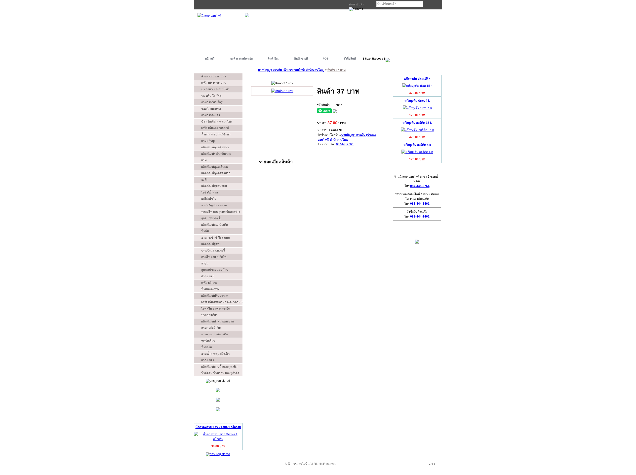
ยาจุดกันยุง (208, 141)
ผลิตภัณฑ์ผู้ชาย (211, 244)
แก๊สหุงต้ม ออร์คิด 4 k (417, 145)
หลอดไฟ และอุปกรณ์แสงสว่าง (220, 212)
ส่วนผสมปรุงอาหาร (213, 76)
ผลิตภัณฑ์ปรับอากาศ (214, 295)
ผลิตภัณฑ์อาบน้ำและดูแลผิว (219, 366)
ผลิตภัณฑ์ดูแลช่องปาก (215, 173)
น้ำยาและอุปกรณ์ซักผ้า (216, 134)
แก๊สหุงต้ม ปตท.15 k (417, 78)
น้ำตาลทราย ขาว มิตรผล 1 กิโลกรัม (218, 427)
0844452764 (345, 144)
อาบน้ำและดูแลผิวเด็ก (215, 353)
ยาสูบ (204, 263)
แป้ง (204, 160)
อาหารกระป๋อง (210, 115)
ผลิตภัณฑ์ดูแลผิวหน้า (215, 147)
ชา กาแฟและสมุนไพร (215, 89)
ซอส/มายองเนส (211, 108)
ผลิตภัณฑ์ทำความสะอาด (217, 321)
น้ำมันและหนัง (210, 289)
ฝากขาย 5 (207, 276)
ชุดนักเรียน (208, 341)
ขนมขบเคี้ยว (209, 315)
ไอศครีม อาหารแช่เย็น (215, 308)
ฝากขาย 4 (207, 360)
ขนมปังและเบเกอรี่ (213, 250)
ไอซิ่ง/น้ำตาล (209, 192)
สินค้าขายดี (301, 58)
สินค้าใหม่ (273, 58)
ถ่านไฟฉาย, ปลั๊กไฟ (214, 257)
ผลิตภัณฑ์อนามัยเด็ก (214, 224)
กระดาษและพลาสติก (214, 334)
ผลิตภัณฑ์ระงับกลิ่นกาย (216, 154)
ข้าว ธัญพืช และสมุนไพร (216, 121)
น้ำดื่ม (205, 231)
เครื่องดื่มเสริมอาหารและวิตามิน (221, 302)
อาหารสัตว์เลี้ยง (211, 328)
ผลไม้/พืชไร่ (208, 199)
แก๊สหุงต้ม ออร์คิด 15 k (417, 123)
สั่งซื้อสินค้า (350, 58)
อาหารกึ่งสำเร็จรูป (212, 102)
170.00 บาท (417, 115)
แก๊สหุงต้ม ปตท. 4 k (417, 100)
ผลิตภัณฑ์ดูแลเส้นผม (214, 166)
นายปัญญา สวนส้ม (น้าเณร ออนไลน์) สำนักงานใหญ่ (291, 70)
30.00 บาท (218, 446)
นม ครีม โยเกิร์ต (211, 95)
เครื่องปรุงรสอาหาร (213, 83)
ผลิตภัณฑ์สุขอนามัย (214, 186)
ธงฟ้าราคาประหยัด (241, 58)
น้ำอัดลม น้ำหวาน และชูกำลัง (220, 373)
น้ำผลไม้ (206, 347)
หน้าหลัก (210, 58)
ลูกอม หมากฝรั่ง (211, 218)
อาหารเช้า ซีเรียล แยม (215, 237)
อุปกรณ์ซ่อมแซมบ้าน (214, 270)
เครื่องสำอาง (209, 283)
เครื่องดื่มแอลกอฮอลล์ (215, 128)
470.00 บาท (417, 93)
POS (325, 58)
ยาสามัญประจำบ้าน (214, 205)
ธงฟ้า (204, 179)
